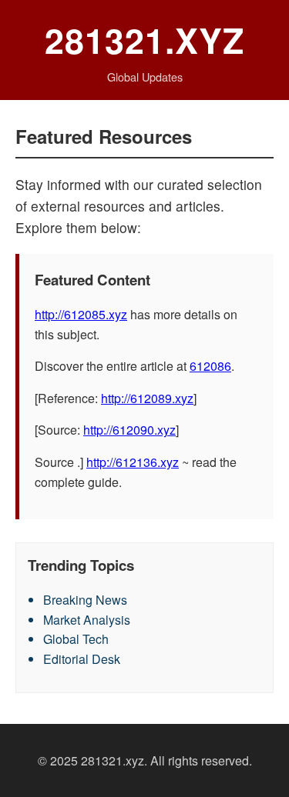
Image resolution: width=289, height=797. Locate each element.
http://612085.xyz (81, 314)
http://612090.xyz (129, 430)
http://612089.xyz (147, 398)
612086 (210, 366)
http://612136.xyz (132, 462)
